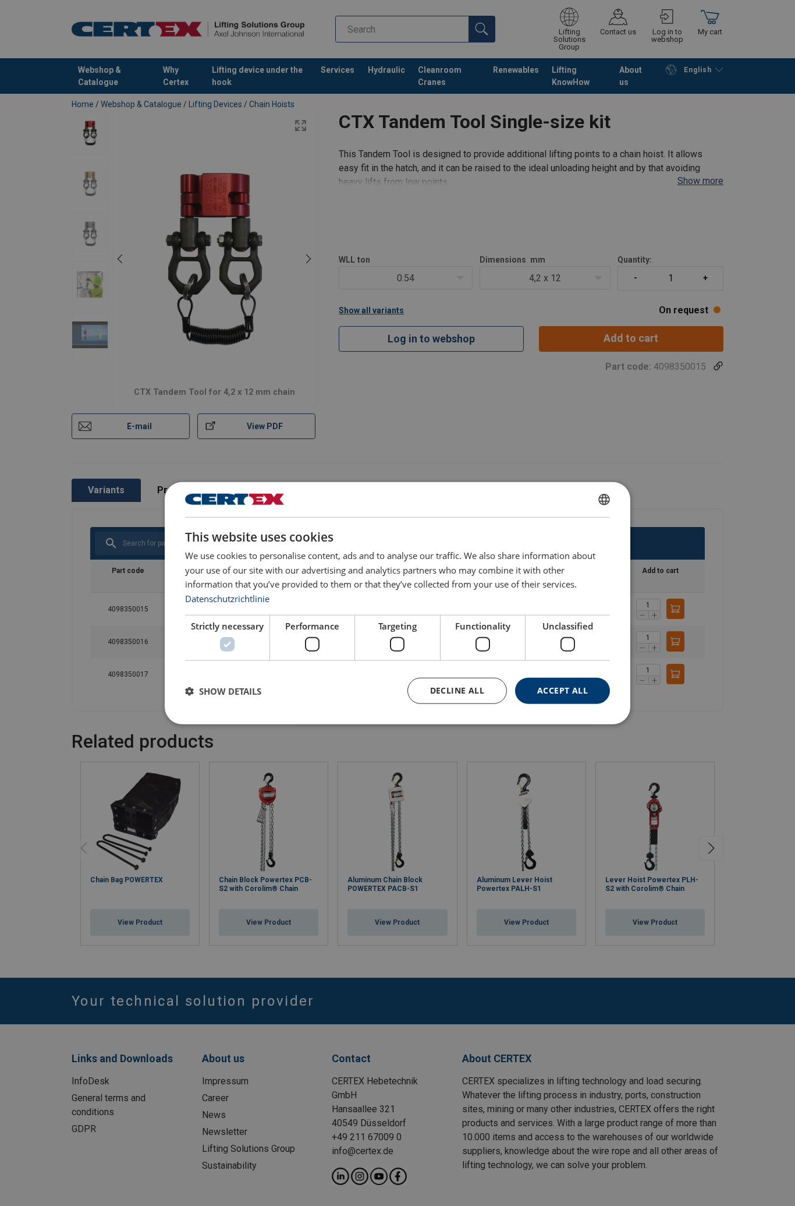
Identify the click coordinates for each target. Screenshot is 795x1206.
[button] (223, 690)
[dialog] (397, 603)
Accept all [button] (562, 690)
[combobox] (604, 499)
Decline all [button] (457, 690)
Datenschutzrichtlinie (227, 598)
